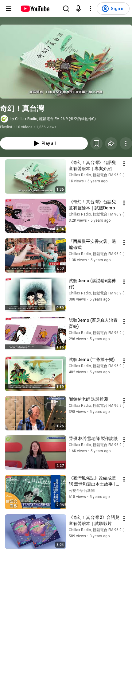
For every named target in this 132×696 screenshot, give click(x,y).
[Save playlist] (96, 143)
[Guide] (8, 8)
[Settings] (90, 8)
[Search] (66, 8)
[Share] (111, 143)
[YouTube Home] (35, 8)
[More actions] (126, 143)
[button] (66, 62)
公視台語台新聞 (82, 490)
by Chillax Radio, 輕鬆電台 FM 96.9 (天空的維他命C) (53, 119)
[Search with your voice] (78, 8)
